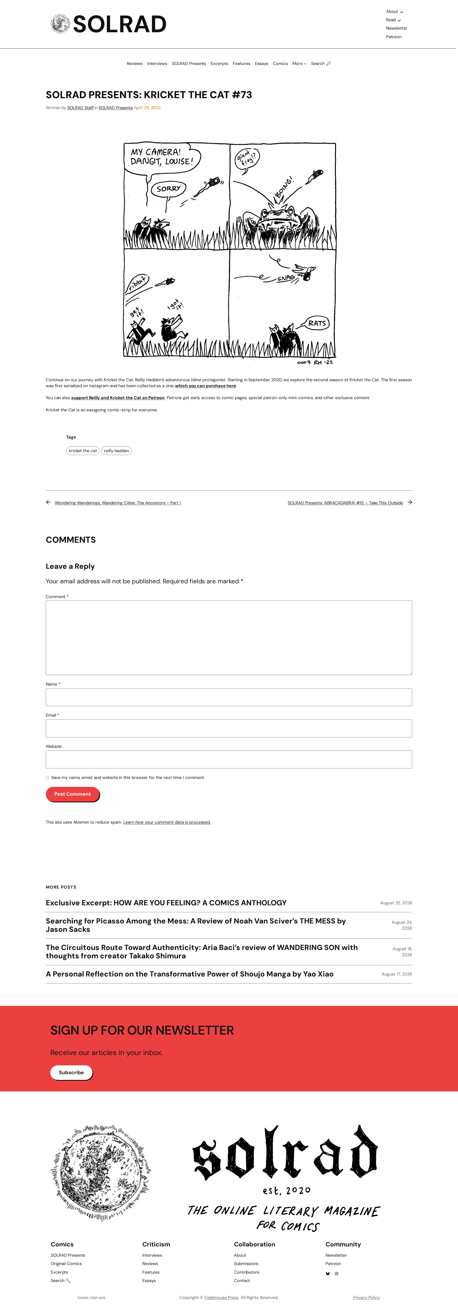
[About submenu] (402, 12)
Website (54, 746)
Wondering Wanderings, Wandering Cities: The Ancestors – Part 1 (118, 503)
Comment (57, 597)
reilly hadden (116, 451)
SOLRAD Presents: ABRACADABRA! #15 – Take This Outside (345, 503)
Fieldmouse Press (221, 1297)
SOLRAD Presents (116, 108)
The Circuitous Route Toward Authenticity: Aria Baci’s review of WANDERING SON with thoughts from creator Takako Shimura (202, 952)
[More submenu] (305, 63)
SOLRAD (120, 24)
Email (52, 715)
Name (53, 684)
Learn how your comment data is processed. (167, 822)
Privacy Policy (366, 1297)
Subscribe (71, 1072)
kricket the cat (83, 451)
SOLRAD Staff (80, 108)
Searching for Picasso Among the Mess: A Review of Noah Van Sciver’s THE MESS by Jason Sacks (196, 925)
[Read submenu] (399, 20)
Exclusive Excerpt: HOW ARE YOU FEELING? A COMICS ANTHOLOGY (166, 903)
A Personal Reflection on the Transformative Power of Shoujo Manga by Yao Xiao (190, 974)
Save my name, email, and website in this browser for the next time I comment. (128, 777)
